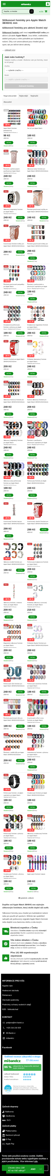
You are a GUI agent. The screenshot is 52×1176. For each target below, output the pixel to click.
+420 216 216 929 (13, 1028)
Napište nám (7, 986)
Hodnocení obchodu (10, 990)
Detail (9, 142)
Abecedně (8, 102)
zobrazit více (10, 50)
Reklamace (7, 995)
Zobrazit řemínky (26, 86)
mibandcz (10, 1038)
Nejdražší (34, 96)
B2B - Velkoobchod (10, 1009)
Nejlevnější (23, 96)
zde (36, 1161)
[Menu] (4, 4)
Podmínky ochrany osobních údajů (16, 1004)
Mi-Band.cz (11, 1033)
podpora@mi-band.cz (15, 1023)
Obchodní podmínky (10, 1000)
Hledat (31, 11)
